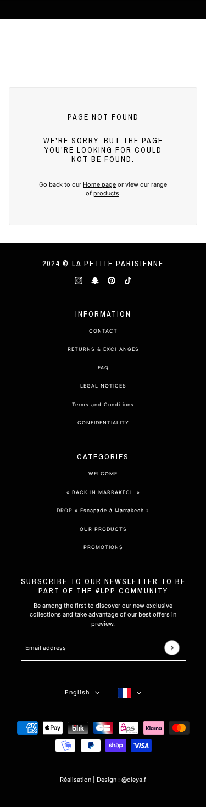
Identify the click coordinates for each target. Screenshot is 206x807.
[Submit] (171, 647)
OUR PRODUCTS (103, 529)
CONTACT (103, 331)
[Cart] (191, 43)
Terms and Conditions (103, 404)
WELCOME (103, 473)
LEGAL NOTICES (103, 386)
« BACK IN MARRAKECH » (103, 492)
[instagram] (78, 280)
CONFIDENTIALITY (103, 422)
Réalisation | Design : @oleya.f (103, 779)
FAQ (103, 368)
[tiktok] (128, 280)
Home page (99, 184)
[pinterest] (111, 280)
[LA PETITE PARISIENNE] (103, 43)
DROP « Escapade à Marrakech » (103, 510)
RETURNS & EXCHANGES (103, 349)
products (106, 193)
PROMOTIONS (103, 547)
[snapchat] (95, 280)
